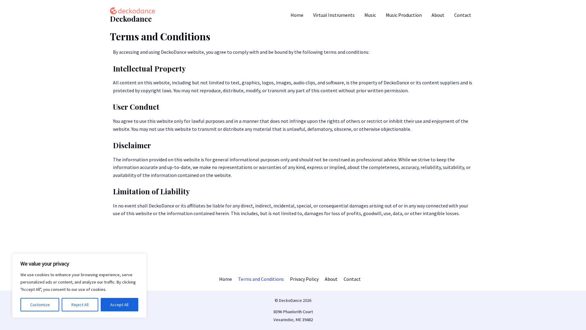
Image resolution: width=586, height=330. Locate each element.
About (438, 15)
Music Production (404, 15)
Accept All (119, 304)
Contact (462, 15)
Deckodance (131, 19)
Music (370, 15)
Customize (40, 304)
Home (297, 15)
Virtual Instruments (334, 15)
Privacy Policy (304, 279)
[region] (79, 286)
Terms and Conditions (261, 279)
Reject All (80, 304)
